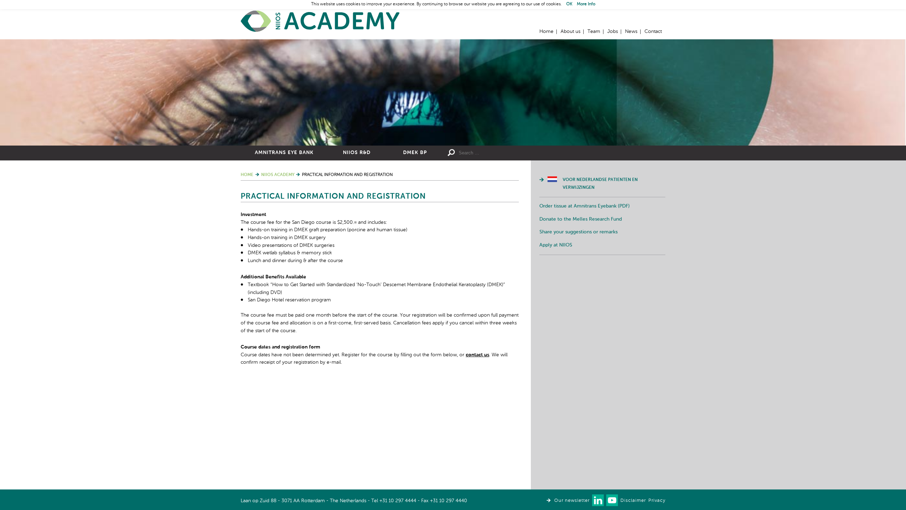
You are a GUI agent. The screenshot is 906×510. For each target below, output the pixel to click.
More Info (586, 4)
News (631, 31)
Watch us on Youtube (612, 500)
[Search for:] (510, 153)
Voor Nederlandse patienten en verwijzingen (600, 184)
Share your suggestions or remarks (578, 232)
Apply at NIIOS (555, 245)
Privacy (656, 500)
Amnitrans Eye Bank (284, 152)
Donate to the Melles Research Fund (580, 219)
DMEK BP (415, 152)
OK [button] (569, 4)
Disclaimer (633, 500)
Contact (653, 31)
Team (593, 31)
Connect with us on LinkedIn (598, 500)
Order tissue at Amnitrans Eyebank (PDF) (584, 206)
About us (570, 31)
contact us (477, 354)
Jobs (612, 31)
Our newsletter (572, 500)
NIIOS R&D (357, 152)
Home (320, 21)
